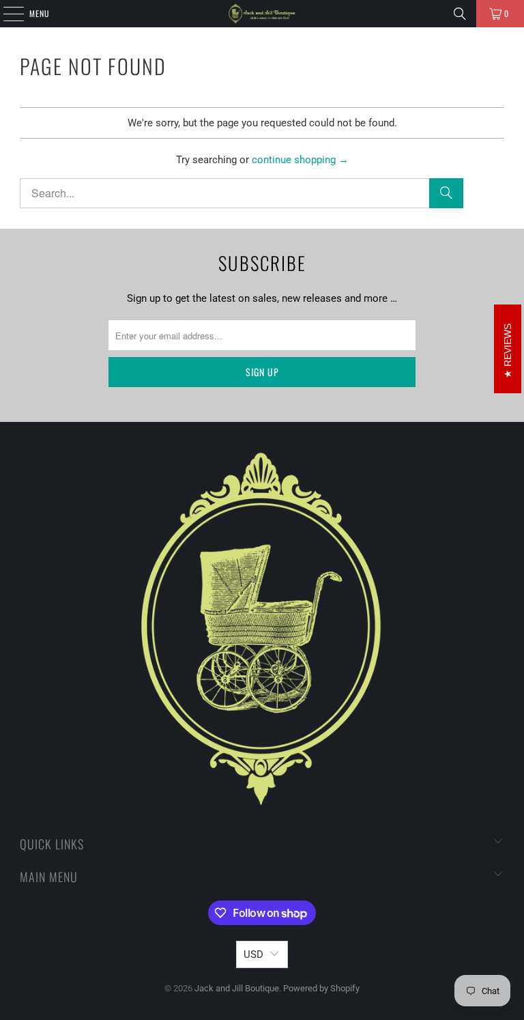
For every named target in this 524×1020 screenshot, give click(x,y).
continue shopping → (300, 160)
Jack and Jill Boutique (236, 988)
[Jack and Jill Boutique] (262, 13)
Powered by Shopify (321, 988)
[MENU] (6, 13)
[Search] (460, 13)
